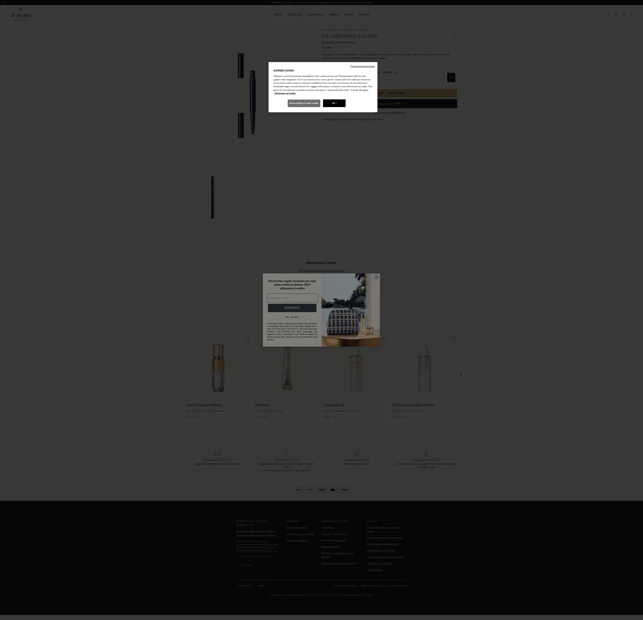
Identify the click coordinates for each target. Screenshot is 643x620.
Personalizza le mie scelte (303, 103)
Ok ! (334, 103)
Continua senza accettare (362, 66)
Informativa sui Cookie (285, 93)
